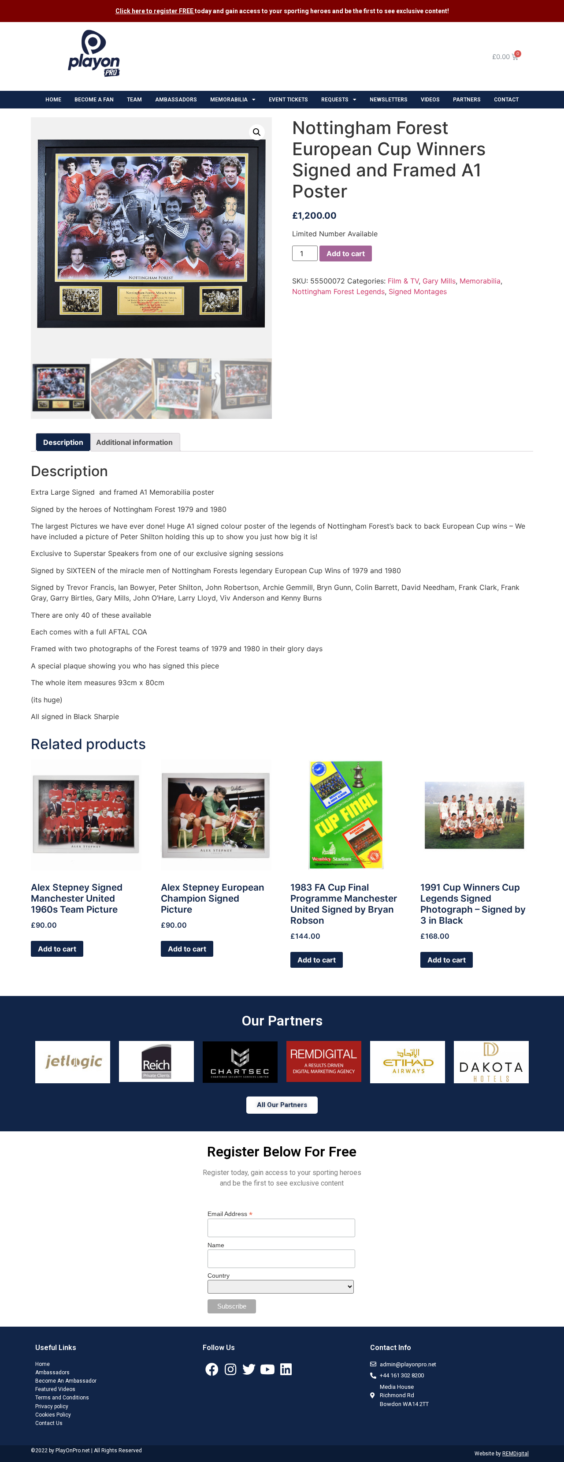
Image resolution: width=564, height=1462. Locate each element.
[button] (282, 1105)
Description (63, 442)
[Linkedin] (286, 1369)
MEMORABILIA (229, 100)
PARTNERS (467, 100)
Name (216, 1245)
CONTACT (506, 100)
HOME (53, 100)
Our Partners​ (282, 1020)
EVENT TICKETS (288, 100)
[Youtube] (267, 1369)
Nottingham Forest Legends (338, 291)
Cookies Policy (53, 1415)
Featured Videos (55, 1389)
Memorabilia (480, 280)
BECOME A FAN (94, 100)
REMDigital (515, 1454)
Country (219, 1275)
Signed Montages (418, 291)
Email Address (230, 1213)
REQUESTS (335, 100)
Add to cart (346, 253)
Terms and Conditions (62, 1398)
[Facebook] (212, 1369)
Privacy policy (51, 1406)
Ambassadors (52, 1372)
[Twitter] (249, 1369)
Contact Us (49, 1423)
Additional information (134, 442)
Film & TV (403, 280)
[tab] (63, 442)
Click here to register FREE (155, 11)
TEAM (134, 100)
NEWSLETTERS (389, 100)
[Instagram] (230, 1369)
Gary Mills (439, 280)
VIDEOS (430, 100)
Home (42, 1364)
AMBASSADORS (176, 100)
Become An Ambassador (65, 1381)
